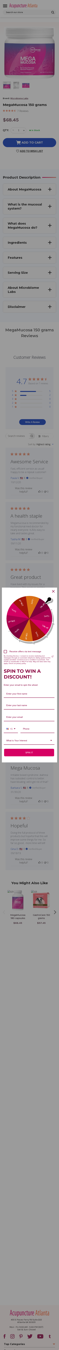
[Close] (53, 591)
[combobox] (11, 729)
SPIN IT (29, 752)
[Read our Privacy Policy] (52, 656)
